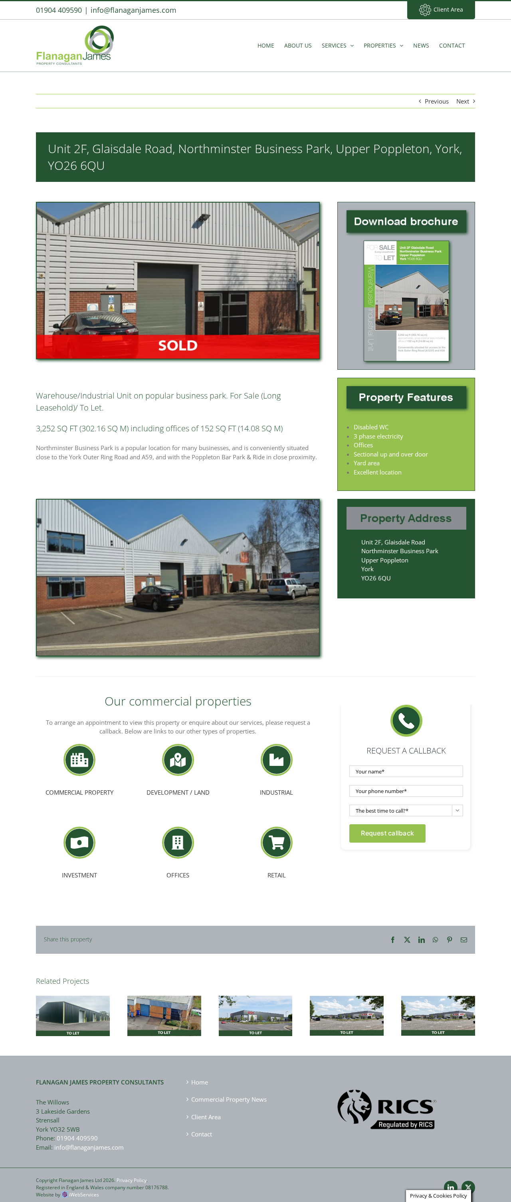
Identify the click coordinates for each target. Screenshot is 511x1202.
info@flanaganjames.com (133, 10)
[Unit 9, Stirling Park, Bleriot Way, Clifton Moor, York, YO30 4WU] (164, 1016)
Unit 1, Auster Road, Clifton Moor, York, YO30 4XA (438, 1003)
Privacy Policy (132, 1180)
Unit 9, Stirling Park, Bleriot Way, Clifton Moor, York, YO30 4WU (164, 1003)
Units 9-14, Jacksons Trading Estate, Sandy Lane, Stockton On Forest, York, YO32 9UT (72, 1000)
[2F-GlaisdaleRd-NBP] (406, 244)
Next (462, 101)
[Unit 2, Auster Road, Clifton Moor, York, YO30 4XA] (347, 1016)
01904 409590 (77, 1138)
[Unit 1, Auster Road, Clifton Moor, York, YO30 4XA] (438, 1016)
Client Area (448, 9)
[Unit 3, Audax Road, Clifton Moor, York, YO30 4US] (256, 1016)
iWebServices (84, 1194)
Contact (201, 1134)
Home (199, 1082)
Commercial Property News (229, 1099)
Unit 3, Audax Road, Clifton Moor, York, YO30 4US (255, 1003)
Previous (437, 101)
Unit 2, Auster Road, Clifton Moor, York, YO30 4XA (347, 1003)
